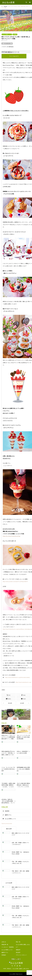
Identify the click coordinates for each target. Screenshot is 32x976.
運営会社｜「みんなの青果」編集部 (14, 968)
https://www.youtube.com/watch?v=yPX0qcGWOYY (15, 581)
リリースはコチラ (14, 56)
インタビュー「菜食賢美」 (8, 947)
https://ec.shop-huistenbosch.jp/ (11, 536)
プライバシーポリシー (21, 955)
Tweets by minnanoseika (7, 823)
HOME (4, 968)
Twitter (12, 965)
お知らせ (4, 941)
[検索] (26, 2)
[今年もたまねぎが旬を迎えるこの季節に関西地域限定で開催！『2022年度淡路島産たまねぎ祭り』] (9, 703)
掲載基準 (18, 949)
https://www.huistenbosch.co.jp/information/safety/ (17, 677)
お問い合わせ (26, 968)
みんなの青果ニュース (6, 34)
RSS (19, 965)
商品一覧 (18, 941)
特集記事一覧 (5, 944)
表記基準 (18, 952)
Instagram (17, 965)
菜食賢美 (7, 811)
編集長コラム (8, 815)
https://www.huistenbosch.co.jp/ (23, 682)
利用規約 (4, 955)
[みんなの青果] (8, 2)
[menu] (29, 2)
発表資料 (15, 34)
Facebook (14, 965)
